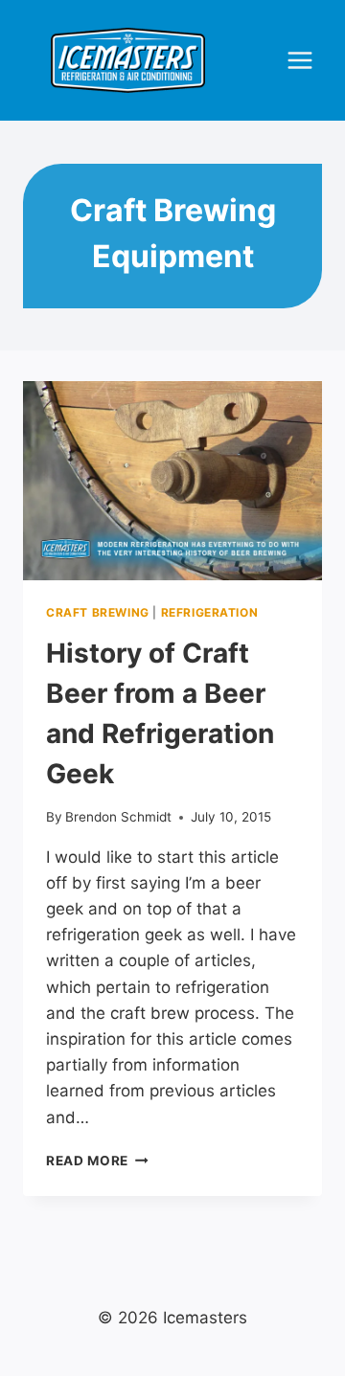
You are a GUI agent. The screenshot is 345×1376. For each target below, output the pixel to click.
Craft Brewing (98, 612)
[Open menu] (299, 60)
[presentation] (172, 480)
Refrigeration (210, 612)
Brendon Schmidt (118, 816)
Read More (97, 1160)
